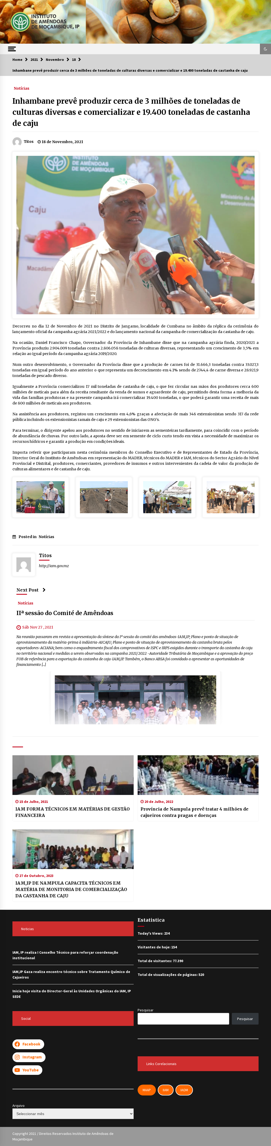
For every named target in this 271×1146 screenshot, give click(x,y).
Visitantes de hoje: (154, 947)
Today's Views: (151, 933)
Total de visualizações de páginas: (168, 974)
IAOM (184, 1090)
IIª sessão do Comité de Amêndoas (64, 613)
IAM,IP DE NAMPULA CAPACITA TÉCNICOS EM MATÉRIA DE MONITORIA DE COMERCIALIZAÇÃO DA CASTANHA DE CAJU (71, 889)
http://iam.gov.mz (54, 565)
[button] (265, 49)
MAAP (147, 1090)
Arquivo (18, 1105)
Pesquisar (145, 1010)
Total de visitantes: (155, 960)
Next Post (27, 590)
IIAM (166, 1090)
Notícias (21, 88)
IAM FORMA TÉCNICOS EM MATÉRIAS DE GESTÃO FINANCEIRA (72, 812)
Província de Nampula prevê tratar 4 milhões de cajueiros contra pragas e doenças (195, 812)
